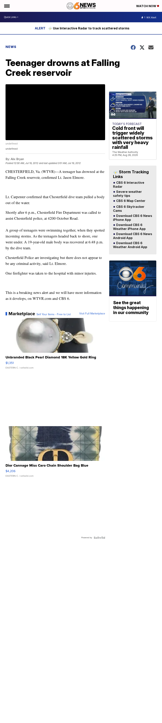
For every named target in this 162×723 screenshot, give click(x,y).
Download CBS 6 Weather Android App (130, 245)
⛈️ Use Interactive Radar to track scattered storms (88, 28)
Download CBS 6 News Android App (132, 236)
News (11, 47)
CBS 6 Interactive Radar (128, 184)
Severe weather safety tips (127, 194)
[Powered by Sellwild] (99, 537)
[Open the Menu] (6, 6)
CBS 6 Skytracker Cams (128, 209)
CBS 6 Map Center (130, 201)
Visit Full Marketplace (92, 313)
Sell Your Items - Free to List (54, 314)
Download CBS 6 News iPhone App (132, 218)
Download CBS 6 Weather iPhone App (129, 227)
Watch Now (146, 6)
